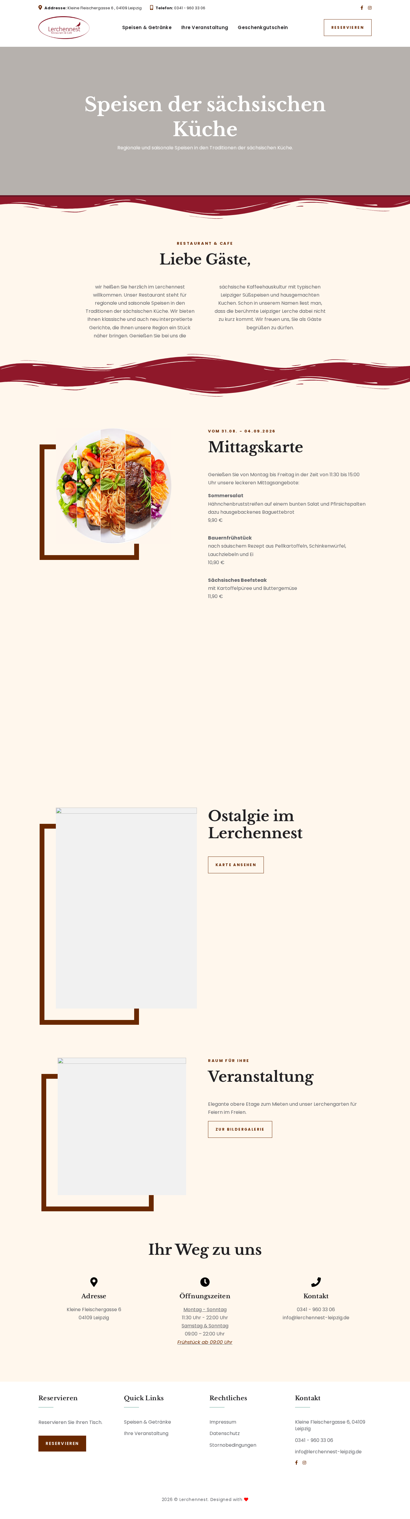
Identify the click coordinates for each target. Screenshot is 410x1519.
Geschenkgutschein (263, 27)
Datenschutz (225, 1433)
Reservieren (347, 27)
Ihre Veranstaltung (204, 27)
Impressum (223, 1422)
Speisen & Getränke (147, 27)
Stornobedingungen (233, 1445)
